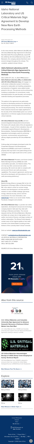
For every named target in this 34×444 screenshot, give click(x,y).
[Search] (32, 2)
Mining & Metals (5, 390)
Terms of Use (11, 434)
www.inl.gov (5, 198)
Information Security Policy (11, 436)
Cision (20, 441)
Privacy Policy (21, 434)
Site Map (23, 436)
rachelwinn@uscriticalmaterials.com (19, 235)
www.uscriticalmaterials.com (21, 230)
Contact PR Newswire (17, 418)
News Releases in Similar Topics (10, 407)
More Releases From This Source (10, 369)
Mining (3, 403)
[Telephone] (27, 2)
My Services (16, 424)
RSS (28, 436)
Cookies (17, 439)
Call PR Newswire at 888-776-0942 (17, 428)
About (16, 421)
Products (17, 420)
